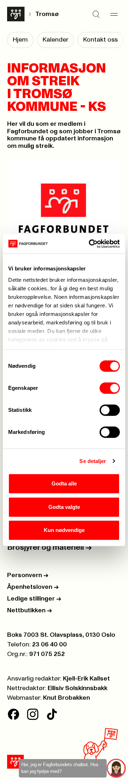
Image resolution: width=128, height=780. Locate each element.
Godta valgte (64, 507)
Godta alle (64, 483)
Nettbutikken (29, 610)
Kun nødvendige (64, 530)
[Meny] (114, 14)
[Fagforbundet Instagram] (32, 714)
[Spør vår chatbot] (116, 768)
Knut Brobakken (66, 698)
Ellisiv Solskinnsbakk (77, 688)
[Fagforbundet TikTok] (52, 714)
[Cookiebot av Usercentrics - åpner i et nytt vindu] (90, 243)
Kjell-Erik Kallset (86, 679)
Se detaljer (92, 461)
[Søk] (96, 14)
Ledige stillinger (34, 599)
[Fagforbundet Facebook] (13, 714)
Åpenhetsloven (33, 587)
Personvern (27, 575)
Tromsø (47, 14)
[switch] (110, 388)
